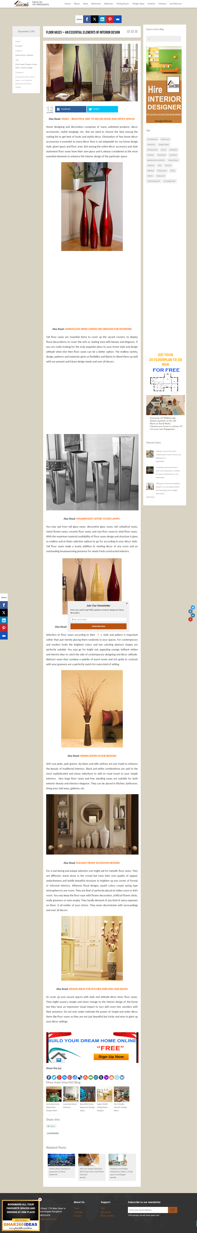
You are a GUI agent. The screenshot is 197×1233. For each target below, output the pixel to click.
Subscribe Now (98, 626)
